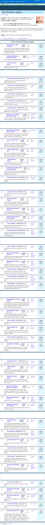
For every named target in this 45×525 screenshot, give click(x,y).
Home (2, 14)
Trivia (17, 1)
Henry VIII (33, 78)
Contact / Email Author (8, 38)
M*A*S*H (32, 62)
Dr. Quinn (32, 167)
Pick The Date (33, 503)
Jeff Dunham (33, 130)
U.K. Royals (33, 56)
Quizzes (6, 14)
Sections (12, 1)
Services (23, 1)
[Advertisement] (22, 7)
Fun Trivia (6, 1)
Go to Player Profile (22, 38)
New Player (37, 0)
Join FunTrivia (13, 4)
